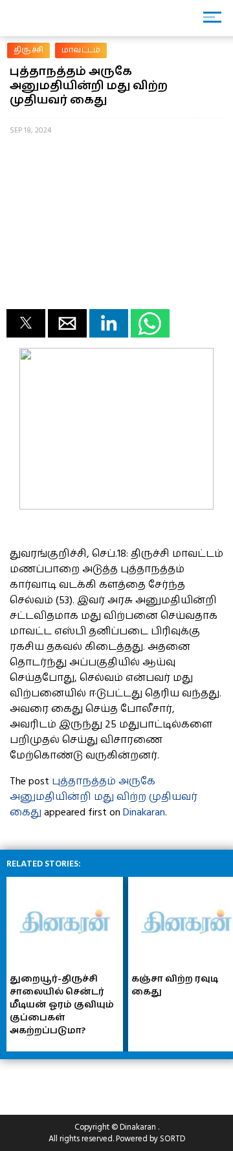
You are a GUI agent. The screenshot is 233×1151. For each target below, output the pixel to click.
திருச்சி (28, 50)
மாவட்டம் (80, 50)
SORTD (172, 1139)
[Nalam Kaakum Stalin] (116, 506)
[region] (103, 1082)
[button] (25, 323)
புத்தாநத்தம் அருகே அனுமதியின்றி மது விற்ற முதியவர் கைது (103, 796)
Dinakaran (144, 812)
